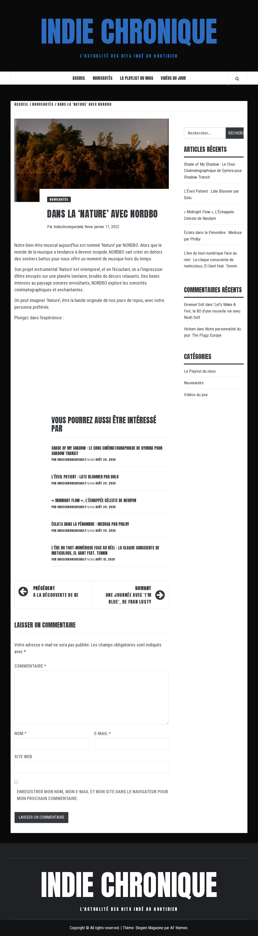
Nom (20, 733)
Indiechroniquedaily (69, 226)
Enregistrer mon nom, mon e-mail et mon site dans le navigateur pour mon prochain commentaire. (92, 795)
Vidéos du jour (173, 78)
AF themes (178, 927)
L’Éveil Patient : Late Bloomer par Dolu (84, 477)
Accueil (79, 78)
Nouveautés (102, 78)
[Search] (237, 79)
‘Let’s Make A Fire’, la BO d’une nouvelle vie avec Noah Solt (212, 311)
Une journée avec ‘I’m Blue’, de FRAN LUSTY (128, 595)
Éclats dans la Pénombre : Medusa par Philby (90, 524)
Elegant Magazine (149, 927)
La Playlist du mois (136, 78)
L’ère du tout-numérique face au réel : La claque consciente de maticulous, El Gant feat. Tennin (105, 550)
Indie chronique (129, 31)
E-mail (102, 733)
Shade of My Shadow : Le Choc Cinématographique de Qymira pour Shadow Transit (106, 450)
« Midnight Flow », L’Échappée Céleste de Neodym (93, 500)
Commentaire (30, 666)
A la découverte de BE (56, 591)
